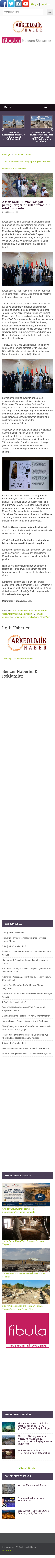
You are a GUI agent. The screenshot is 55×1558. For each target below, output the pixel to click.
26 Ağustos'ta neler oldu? (14, 1043)
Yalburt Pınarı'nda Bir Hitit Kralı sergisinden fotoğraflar (34, 1451)
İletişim (45, 4)
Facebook (3, 3)
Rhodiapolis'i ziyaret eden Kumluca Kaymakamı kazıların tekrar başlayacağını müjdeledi (35, 1440)
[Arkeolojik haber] (27, 26)
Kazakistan (34, 610)
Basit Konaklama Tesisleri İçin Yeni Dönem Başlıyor (26, 1015)
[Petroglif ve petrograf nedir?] (27, 643)
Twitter (11, 3)
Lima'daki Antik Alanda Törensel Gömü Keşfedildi (25, 1020)
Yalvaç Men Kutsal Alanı (32, 1485)
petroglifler (29, 613)
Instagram (18, 3)
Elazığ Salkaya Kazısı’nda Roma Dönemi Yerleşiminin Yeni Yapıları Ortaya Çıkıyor (26, 1028)
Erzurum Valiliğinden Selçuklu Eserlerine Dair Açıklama (27, 1053)
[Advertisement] (27, 75)
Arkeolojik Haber (28, 1547)
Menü (7, 107)
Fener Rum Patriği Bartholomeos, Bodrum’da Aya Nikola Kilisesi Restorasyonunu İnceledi (25, 1036)
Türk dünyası (19, 616)
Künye (34, 4)
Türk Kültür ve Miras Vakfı (38, 616)
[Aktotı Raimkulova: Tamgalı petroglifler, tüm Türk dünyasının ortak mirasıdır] (27, 185)
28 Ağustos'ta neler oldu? (14, 946)
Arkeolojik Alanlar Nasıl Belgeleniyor (31, 1499)
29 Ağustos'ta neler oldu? (14, 932)
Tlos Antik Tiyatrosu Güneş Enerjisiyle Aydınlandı (33, 1512)
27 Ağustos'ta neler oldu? (14, 1002)
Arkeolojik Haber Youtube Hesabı (25, 3)
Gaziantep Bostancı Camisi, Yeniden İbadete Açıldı (25, 1048)
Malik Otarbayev (15, 613)
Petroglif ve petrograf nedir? (18, 658)
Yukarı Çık (6, 1550)
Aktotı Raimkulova (19, 610)
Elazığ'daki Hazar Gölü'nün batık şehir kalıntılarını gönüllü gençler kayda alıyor (34, 1426)
